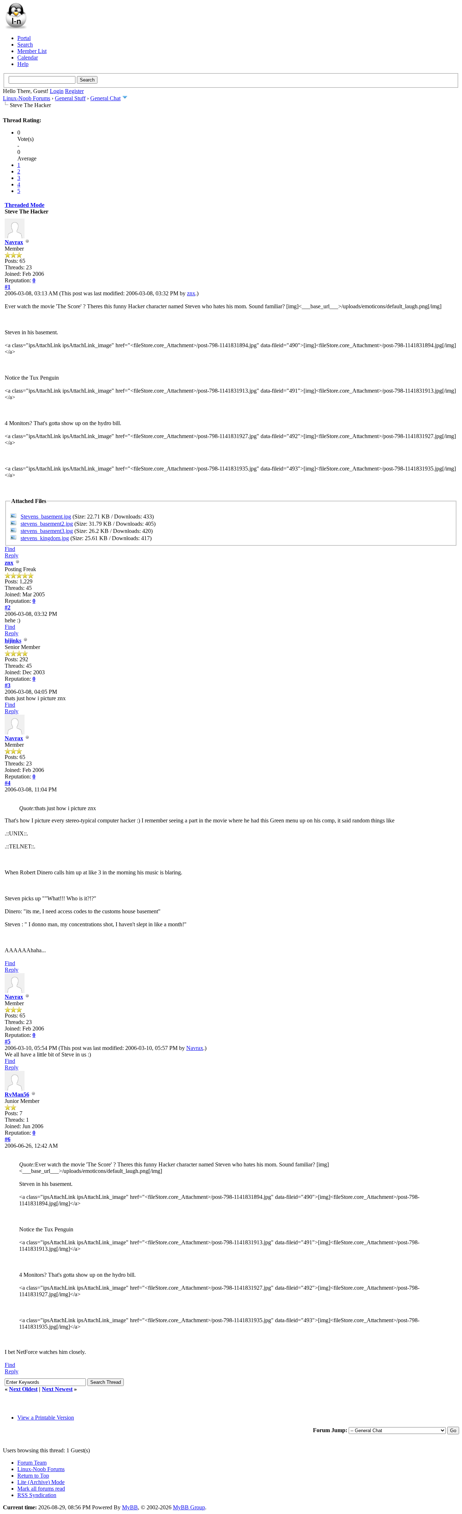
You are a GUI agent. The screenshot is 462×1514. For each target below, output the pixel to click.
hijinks (13, 640)
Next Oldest (23, 1389)
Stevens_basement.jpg (46, 516)
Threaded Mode (24, 205)
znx (191, 293)
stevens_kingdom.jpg (45, 538)
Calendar (27, 57)
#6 (7, 1139)
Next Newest (57, 1389)
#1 (7, 287)
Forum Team (32, 1463)
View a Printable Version (45, 1417)
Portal (24, 38)
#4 (7, 783)
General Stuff (70, 98)
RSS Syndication (36, 1495)
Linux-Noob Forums (26, 98)
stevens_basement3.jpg (47, 531)
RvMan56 (17, 1094)
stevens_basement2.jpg (47, 524)
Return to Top (33, 1476)
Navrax (14, 242)
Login (57, 91)
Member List (32, 51)
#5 (7, 1041)
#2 (7, 607)
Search (25, 44)
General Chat (105, 98)
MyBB (130, 1507)
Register (74, 91)
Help (23, 64)
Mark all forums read (41, 1489)
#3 (7, 685)
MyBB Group (189, 1507)
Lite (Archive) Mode (41, 1482)
